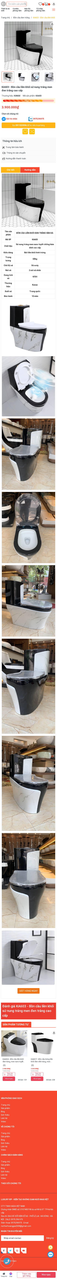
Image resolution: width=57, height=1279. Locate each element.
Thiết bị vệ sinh (5, 10)
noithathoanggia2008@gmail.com (16, 1226)
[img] (54, 4)
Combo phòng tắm (17, 10)
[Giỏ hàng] (46, 4)
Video (3, 1121)
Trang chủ (4, 1276)
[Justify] (25, 3)
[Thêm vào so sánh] (32, 131)
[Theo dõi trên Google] (17, 1250)
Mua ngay (9, 1079)
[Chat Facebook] (4, 119)
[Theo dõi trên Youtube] (23, 1250)
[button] (49, 46)
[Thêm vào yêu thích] (25, 131)
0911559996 (21, 125)
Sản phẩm (5, 1108)
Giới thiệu (5, 1115)
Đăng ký (50, 1238)
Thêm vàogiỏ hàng (10, 1074)
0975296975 (38, 119)
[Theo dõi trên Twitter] (10, 1250)
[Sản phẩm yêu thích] (40, 4)
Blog (3, 1111)
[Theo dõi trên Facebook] (4, 1250)
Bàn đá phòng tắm (28, 10)
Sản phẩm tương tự (15, 1024)
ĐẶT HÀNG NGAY (28, 990)
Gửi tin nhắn (11, 119)
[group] (28, 45)
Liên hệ (4, 1118)
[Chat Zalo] (30, 119)
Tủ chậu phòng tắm (40, 10)
